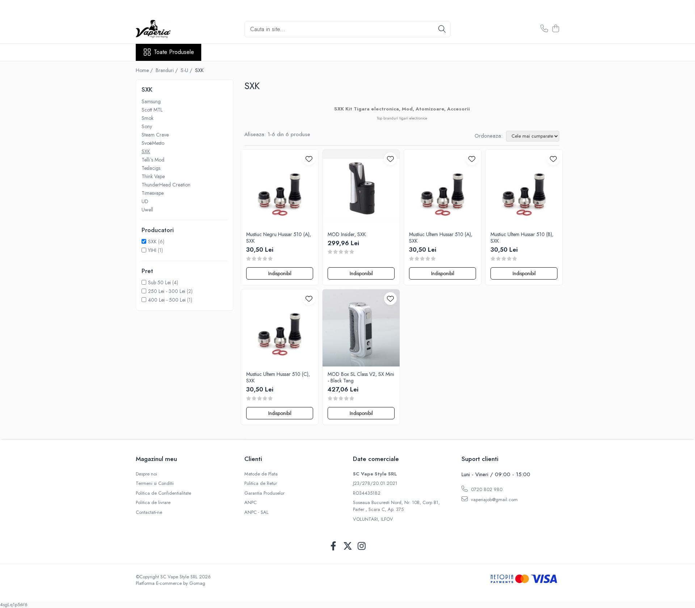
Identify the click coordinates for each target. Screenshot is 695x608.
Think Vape (153, 176)
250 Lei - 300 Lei (166, 291)
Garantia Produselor (264, 493)
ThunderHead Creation (166, 184)
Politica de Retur (260, 483)
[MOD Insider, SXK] (361, 188)
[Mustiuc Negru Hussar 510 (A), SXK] (279, 188)
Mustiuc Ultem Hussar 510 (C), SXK (278, 377)
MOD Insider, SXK (347, 234)
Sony (147, 126)
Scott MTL (152, 109)
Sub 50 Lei (159, 282)
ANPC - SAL (256, 512)
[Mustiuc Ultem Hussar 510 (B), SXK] (524, 188)
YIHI (152, 250)
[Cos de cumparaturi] (555, 29)
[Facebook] (333, 546)
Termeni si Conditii (155, 483)
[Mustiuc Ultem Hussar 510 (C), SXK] (279, 327)
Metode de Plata (261, 474)
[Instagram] (361, 546)
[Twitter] (347, 546)
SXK (146, 151)
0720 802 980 (485, 489)
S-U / (187, 70)
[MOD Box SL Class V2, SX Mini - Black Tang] (361, 327)
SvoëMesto (153, 143)
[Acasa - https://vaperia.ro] (172, 29)
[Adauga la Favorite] (309, 158)
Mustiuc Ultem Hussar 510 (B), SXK (521, 237)
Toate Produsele (174, 52)
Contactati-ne (149, 512)
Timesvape (153, 193)
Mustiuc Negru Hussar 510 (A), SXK (278, 237)
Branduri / (167, 70)
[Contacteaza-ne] (544, 29)
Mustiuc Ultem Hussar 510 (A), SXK (440, 237)
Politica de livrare (153, 502)
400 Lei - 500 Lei (167, 299)
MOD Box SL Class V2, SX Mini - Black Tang (361, 377)
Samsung (151, 101)
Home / (145, 70)
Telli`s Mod (153, 159)
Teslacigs (151, 168)
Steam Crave (155, 134)
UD (145, 201)
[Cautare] (442, 29)
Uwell (147, 209)
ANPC (250, 502)
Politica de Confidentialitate (163, 493)
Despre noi (146, 474)
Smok (147, 118)
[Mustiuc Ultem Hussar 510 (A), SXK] (442, 188)
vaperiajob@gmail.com (493, 499)
